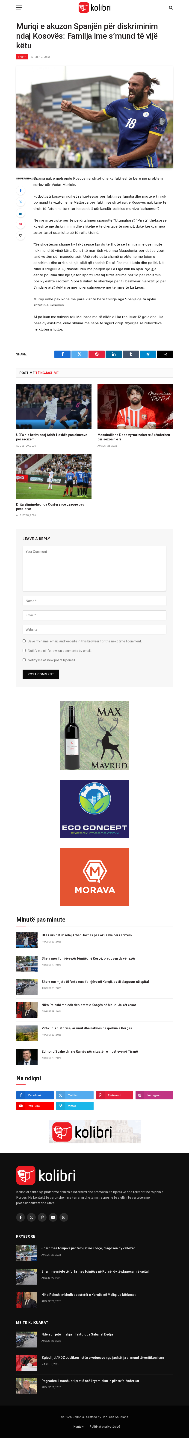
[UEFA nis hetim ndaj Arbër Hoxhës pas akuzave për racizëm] (54, 406)
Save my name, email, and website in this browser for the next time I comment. (85, 641)
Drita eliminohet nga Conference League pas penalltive (50, 507)
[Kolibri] (95, 7)
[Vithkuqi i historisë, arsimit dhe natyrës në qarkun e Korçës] (27, 1033)
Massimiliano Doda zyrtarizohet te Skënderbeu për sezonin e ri (133, 437)
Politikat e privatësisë (105, 1426)
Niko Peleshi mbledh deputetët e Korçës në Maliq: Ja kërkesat (89, 1005)
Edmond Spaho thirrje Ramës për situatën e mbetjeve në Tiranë (90, 1051)
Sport (22, 57)
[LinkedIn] (20, 213)
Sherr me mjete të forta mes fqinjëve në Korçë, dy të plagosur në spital (95, 982)
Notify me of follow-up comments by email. (60, 651)
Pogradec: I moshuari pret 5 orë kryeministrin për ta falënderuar (90, 1381)
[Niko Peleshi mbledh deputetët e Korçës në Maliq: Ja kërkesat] (27, 1010)
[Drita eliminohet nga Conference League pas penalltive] (54, 476)
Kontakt (79, 1426)
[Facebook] (20, 190)
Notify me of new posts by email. (52, 660)
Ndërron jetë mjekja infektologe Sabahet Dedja (77, 1334)
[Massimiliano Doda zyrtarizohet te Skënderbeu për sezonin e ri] (135, 406)
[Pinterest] (20, 224)
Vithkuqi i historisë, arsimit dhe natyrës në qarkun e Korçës (87, 1028)
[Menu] (19, 7)
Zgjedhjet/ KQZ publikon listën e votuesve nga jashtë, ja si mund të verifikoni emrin (104, 1357)
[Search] (170, 7)
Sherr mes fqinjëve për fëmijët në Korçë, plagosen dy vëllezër (88, 958)
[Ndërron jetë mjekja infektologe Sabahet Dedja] (26, 1339)
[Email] (20, 235)
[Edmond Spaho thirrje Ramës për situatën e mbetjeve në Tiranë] (27, 1057)
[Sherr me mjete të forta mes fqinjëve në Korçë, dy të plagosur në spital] (27, 987)
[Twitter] (20, 201)
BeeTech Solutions (115, 1417)
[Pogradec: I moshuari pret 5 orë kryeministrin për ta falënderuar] (26, 1386)
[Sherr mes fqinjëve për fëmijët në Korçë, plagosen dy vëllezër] (27, 964)
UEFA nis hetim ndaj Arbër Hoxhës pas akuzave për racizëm (51, 437)
